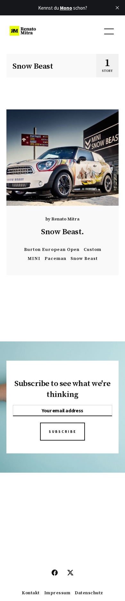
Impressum (57, 593)
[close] (117, 8)
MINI (34, 258)
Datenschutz (89, 593)
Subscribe (62, 431)
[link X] (70, 573)
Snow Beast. (62, 232)
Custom (92, 249)
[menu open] (109, 31)
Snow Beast (84, 258)
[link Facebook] (55, 573)
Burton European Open (51, 249)
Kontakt (31, 593)
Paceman (55, 258)
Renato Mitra (65, 219)
